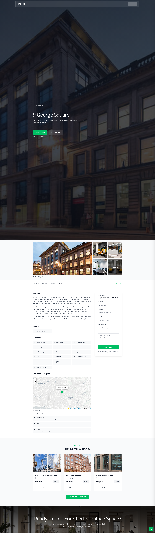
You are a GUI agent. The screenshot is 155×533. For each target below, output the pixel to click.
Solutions (44, 283)
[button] (62, 391)
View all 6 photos (39, 277)
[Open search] (151, 529)
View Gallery (56, 132)
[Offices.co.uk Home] (23, 4)
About (80, 4)
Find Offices (71, 4)
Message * (100, 332)
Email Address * (102, 309)
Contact (92, 4)
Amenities (53, 283)
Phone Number (102, 317)
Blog (86, 4)
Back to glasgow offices (77, 497)
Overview (36, 283)
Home (64, 4)
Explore (132, 4)
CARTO (89, 408)
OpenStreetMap (77, 408)
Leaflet (70, 408)
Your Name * (101, 301)
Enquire (118, 283)
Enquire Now (40, 132)
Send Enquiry (108, 347)
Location (60, 283)
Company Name (102, 324)
